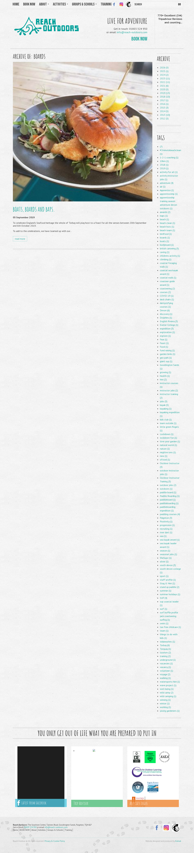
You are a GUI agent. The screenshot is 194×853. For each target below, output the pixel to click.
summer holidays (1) (170, 594)
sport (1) (164, 576)
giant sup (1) (166, 361)
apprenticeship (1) (169, 193)
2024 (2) (164, 74)
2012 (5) (164, 118)
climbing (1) (165, 259)
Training (68, 830)
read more (20, 238)
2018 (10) (165, 96)
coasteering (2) (167, 288)
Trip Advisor (81, 803)
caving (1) (164, 252)
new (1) (163, 455)
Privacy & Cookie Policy (55, 841)
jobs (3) (163, 401)
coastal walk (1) (168, 277)
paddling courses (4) (170, 514)
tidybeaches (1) (167, 641)
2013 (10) (165, 114)
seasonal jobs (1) (168, 554)
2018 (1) (164, 164)
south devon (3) (168, 565)
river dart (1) (166, 532)
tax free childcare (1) (170, 627)
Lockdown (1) (166, 434)
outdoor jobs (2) (168, 485)
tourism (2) (165, 652)
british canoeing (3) (169, 248)
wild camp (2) (166, 692)
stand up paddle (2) (169, 586)
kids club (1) (166, 419)
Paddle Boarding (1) (170, 495)
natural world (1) (168, 445)
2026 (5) (164, 67)
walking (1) (165, 677)
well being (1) (167, 688)
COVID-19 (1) (167, 295)
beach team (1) (167, 230)
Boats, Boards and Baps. (34, 209)
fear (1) (163, 339)
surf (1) (163, 608)
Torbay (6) (165, 645)
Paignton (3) (166, 517)
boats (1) (164, 241)
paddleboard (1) (168, 499)
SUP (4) (163, 597)
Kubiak (178, 841)
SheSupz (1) (166, 557)
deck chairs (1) (167, 299)
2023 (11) (165, 78)
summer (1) (165, 590)
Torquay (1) (165, 648)
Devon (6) (165, 310)
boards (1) (165, 237)
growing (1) (165, 372)
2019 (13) (165, 92)
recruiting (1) (166, 528)
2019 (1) (164, 168)
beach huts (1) (167, 226)
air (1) (163, 186)
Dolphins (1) (166, 317)
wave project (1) (168, 685)
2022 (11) (165, 82)
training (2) (165, 656)
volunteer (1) (166, 670)
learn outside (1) (168, 423)
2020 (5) (164, 89)
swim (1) (164, 623)
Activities (42, 830)
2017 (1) (164, 100)
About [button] (43, 4)
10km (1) (164, 161)
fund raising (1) (167, 350)
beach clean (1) (167, 222)
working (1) (165, 707)
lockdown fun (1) (168, 437)
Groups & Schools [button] (83, 4)
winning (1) (165, 699)
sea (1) (163, 536)
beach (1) (164, 219)
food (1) (164, 346)
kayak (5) (164, 404)
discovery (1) (166, 313)
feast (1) (164, 343)
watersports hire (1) (170, 681)
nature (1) (165, 448)
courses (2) (165, 292)
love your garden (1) (170, 441)
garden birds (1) (167, 354)
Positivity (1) (166, 521)
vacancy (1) (165, 667)
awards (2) (165, 212)
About (34, 830)
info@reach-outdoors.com (132, 32)
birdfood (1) (166, 233)
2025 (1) (164, 71)
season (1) (165, 550)
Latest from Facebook (33, 803)
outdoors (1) (166, 488)
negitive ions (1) (168, 452)
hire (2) (163, 379)
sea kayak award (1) (170, 539)
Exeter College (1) (169, 324)
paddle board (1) (168, 492)
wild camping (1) (168, 696)
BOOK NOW (29, 4)
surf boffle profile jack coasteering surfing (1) (169, 616)
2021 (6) (164, 85)
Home (16, 4)
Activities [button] (60, 4)
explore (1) (165, 335)
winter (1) (165, 703)
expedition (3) (167, 328)
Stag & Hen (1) (167, 583)
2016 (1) (164, 103)
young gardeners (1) (170, 710)
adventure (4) (166, 182)
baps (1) (164, 215)
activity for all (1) (169, 172)
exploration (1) (167, 332)
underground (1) (168, 659)
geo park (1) (166, 357)
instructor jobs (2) (169, 390)
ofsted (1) (165, 459)
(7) (161, 146)
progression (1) (167, 525)
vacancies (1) (166, 663)
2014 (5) (164, 111)
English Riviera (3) (169, 321)
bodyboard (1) (167, 244)
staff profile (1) (168, 579)
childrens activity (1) (170, 255)
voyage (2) (165, 674)
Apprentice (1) (167, 190)
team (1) (164, 630)
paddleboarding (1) (169, 503)
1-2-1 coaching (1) (169, 157)
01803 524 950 (30, 827)
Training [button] (106, 4)
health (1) (165, 375)
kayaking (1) (166, 408)
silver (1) (164, 561)
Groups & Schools (55, 830)
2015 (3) (164, 107)
